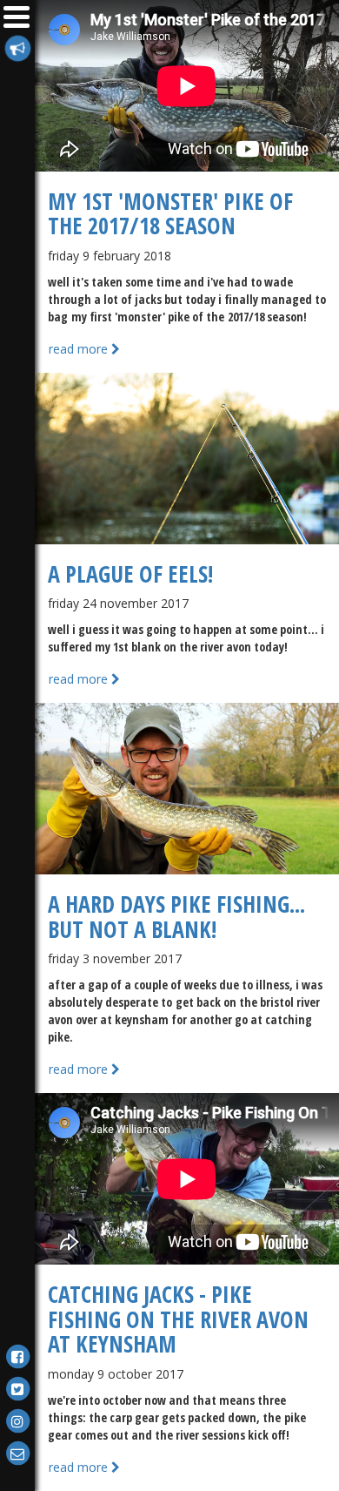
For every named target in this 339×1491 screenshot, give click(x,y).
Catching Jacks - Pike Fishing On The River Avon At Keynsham (178, 1318)
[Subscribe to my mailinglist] (17, 47)
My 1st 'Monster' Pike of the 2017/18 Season (170, 214)
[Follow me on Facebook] (17, 1355)
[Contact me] (17, 1452)
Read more (80, 349)
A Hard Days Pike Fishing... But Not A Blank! (176, 916)
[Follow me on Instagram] (17, 1420)
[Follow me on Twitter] (17, 1387)
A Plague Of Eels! (130, 574)
